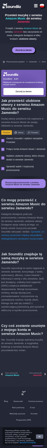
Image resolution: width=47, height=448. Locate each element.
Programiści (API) (23, 420)
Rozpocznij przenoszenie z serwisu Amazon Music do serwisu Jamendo (22, 183)
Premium (6, 133)
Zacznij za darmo (24, 50)
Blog (6, 401)
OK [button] (39, 436)
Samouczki (18, 401)
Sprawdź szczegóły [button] (27, 442)
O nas (32, 407)
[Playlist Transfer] (12, 5)
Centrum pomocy (35, 401)
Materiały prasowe (17, 414)
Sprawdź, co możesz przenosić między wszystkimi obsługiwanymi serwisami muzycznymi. (22, 235)
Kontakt (34, 414)
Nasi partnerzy (18, 407)
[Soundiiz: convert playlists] (23, 392)
